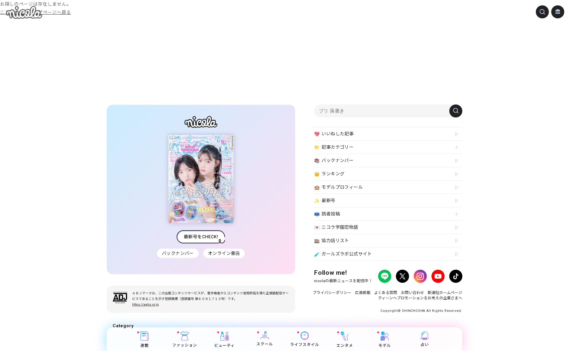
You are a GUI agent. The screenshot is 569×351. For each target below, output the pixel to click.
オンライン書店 (224, 253)
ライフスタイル (304, 344)
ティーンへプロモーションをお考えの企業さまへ (420, 298)
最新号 (324, 201)
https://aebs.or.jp (145, 304)
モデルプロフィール (338, 187)
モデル (384, 345)
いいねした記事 (334, 134)
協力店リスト (331, 241)
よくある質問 (385, 292)
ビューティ (224, 345)
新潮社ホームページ (445, 292)
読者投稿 (327, 214)
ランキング (329, 174)
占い (425, 344)
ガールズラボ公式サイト (343, 254)
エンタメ (344, 345)
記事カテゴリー (334, 147)
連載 (144, 345)
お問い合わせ (412, 292)
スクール (264, 344)
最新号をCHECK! (201, 236)
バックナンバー (178, 253)
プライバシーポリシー (332, 292)
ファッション (184, 345)
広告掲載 (362, 292)
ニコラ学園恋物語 (336, 227)
